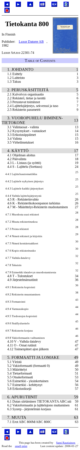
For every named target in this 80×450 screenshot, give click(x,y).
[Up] (30, 5)
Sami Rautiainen (65, 442)
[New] (54, 5)
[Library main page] (42, 5)
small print (21, 446)
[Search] (66, 5)
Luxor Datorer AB (31, 41)
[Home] (7, 11)
